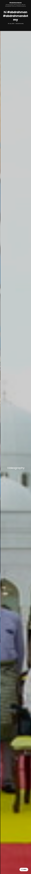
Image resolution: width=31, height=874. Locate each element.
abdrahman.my (20, 23)
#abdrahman (15, 3)
